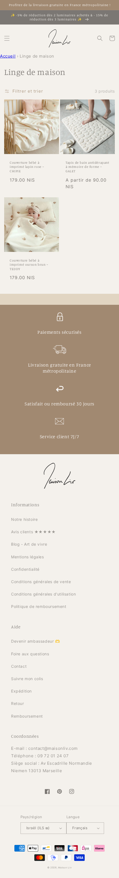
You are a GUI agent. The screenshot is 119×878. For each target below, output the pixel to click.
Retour (17, 703)
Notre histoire (24, 519)
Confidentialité (25, 569)
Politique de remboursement (38, 606)
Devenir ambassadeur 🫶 (35, 641)
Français (79, 828)
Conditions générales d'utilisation (43, 594)
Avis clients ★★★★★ (33, 531)
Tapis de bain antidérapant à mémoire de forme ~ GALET (87, 166)
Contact (19, 666)
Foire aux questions (30, 653)
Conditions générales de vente (41, 581)
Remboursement (27, 716)
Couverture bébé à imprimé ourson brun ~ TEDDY (29, 264)
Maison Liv (65, 867)
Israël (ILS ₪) (38, 828)
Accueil (7, 56)
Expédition (21, 691)
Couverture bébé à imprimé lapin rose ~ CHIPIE (27, 166)
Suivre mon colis (27, 678)
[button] (7, 38)
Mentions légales (27, 556)
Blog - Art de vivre (29, 544)
